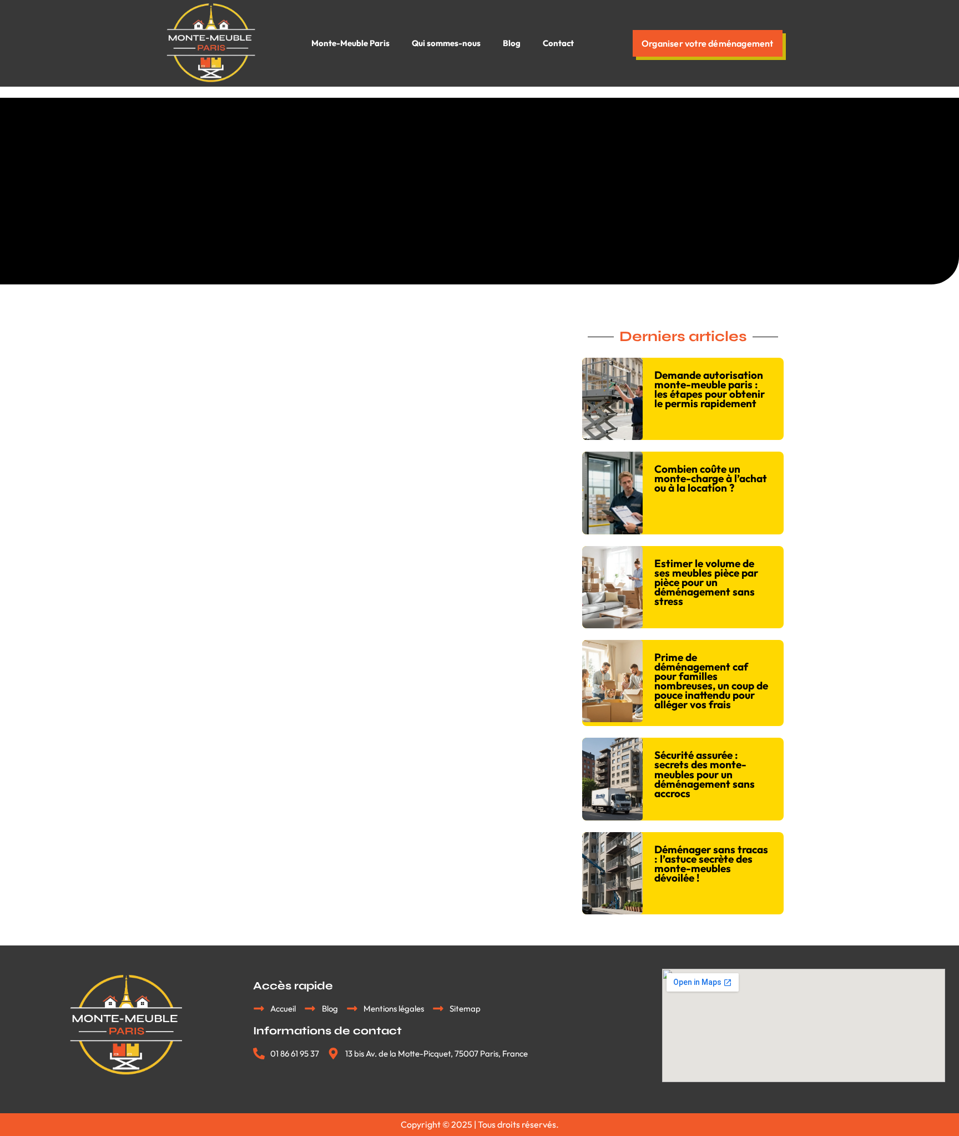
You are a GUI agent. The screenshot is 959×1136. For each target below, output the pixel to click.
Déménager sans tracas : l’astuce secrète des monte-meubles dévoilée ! (711, 863)
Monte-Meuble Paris (350, 43)
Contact (558, 43)
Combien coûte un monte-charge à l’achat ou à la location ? (710, 478)
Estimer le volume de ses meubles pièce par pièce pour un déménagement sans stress (706, 582)
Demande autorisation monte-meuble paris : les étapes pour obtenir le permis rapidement (709, 389)
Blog (512, 43)
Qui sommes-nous (446, 43)
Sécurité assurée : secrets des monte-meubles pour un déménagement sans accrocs (704, 773)
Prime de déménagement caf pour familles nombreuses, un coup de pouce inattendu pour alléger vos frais (711, 680)
